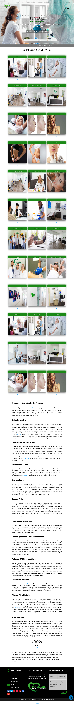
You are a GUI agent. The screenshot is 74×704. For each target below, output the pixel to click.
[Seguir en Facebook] (8, 691)
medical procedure (28, 583)
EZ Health (19, 434)
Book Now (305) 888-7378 (54, 32)
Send (63, 692)
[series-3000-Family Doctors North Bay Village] (56, 79)
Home (17, 3)
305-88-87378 (37, 642)
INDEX (37, 703)
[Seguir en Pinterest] (14, 691)
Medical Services (30, 3)
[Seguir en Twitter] (11, 691)
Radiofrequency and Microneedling (54, 570)
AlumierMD (67, 3)
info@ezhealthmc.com (37, 644)
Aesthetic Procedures (43, 3)
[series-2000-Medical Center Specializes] (37, 79)
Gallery (60, 3)
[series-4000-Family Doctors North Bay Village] (17, 108)
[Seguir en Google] (23, 691)
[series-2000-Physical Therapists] (37, 308)
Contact (67, 8)
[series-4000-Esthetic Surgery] (56, 280)
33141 (37, 647)
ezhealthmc (37, 645)
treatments (24, 475)
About (22, 3)
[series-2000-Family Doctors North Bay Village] (56, 108)
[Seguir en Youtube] (8, 694)
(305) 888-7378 (14, 681)
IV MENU (54, 3)
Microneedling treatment (32, 407)
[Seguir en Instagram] (17, 691)
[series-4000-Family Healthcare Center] (56, 165)
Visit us (66, 32)
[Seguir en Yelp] (20, 691)
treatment (17, 607)
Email (12, 684)
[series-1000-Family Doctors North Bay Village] (17, 79)
